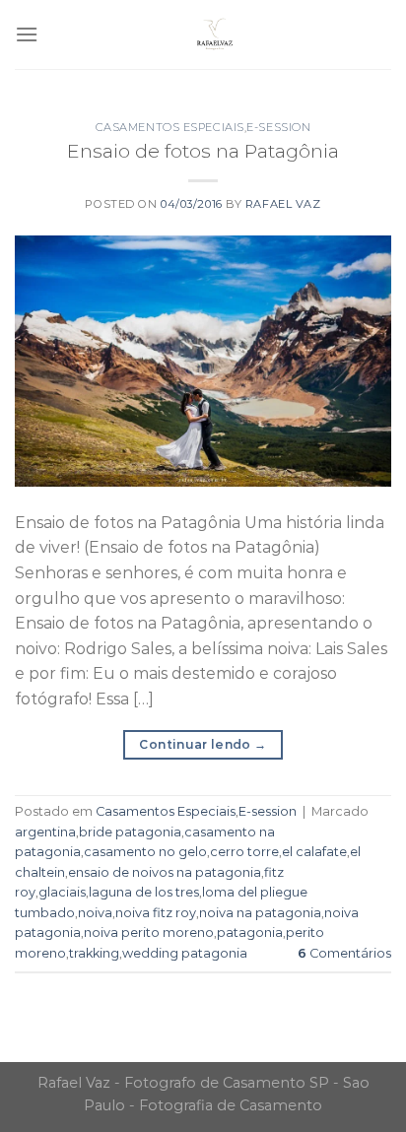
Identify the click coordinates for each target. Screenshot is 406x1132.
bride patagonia (130, 832)
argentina (45, 832)
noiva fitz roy (155, 912)
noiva (95, 912)
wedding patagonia (184, 953)
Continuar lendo (202, 744)
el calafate (314, 851)
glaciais (62, 892)
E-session (278, 127)
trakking (94, 953)
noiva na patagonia (260, 912)
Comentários (344, 953)
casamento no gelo (145, 851)
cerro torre (244, 851)
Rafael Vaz (283, 204)
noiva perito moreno (149, 932)
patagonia (250, 932)
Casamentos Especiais (170, 127)
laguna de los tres (144, 892)
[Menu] (26, 34)
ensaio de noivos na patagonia (164, 872)
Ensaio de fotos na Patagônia (203, 151)
